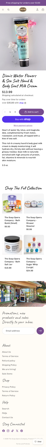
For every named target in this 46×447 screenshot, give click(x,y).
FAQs (4, 413)
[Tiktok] (12, 430)
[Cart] (43, 9)
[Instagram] (8, 430)
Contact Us (7, 417)
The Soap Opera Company (18, 439)
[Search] (8, 9)
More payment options (23, 125)
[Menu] (3, 10)
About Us (6, 352)
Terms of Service (10, 356)
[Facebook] (3, 430)
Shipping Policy (9, 365)
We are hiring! (9, 369)
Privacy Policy (8, 387)
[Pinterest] (21, 430)
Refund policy (8, 360)
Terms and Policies (23, 444)
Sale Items (7, 374)
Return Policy (8, 395)
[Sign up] (40, 331)
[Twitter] (17, 430)
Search (5, 409)
